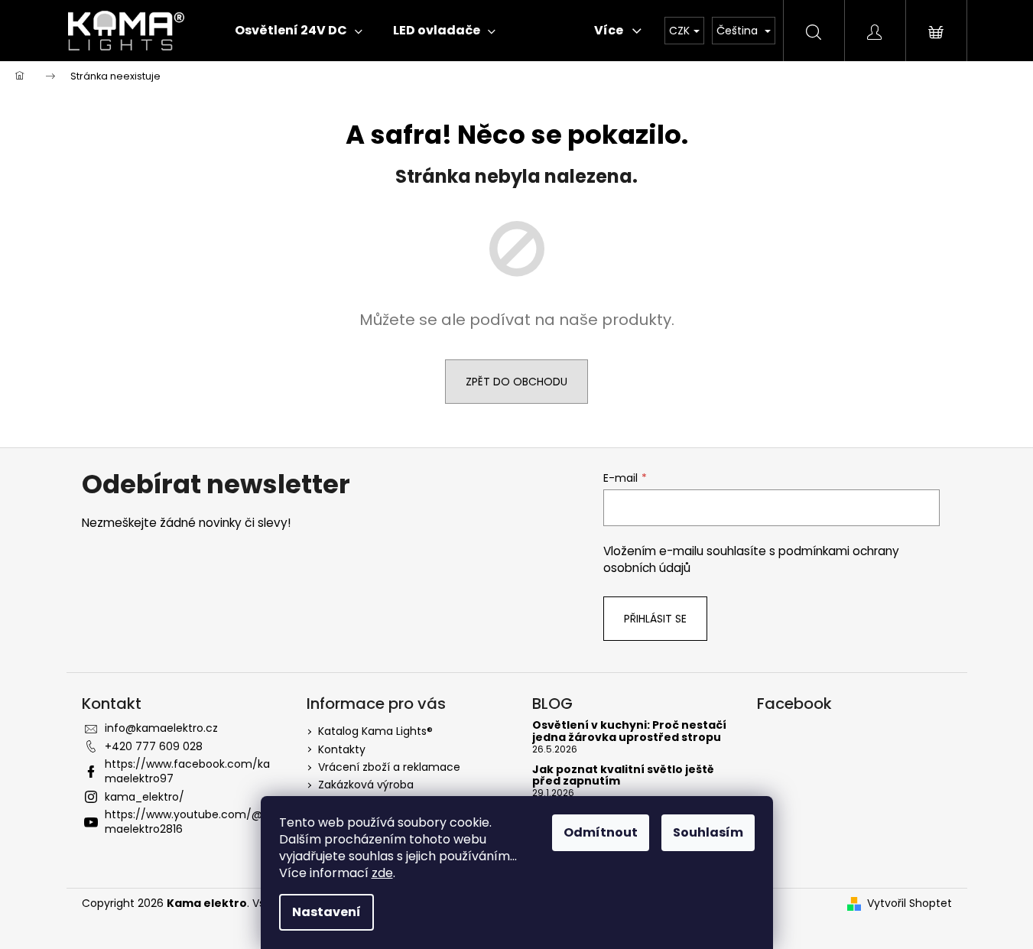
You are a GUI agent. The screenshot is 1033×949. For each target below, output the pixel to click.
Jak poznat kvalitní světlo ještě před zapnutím (623, 776)
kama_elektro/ (144, 796)
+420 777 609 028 (154, 746)
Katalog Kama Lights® (375, 731)
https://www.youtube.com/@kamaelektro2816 (189, 822)
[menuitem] (298, 30)
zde (382, 873)
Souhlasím (708, 832)
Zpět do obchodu (516, 381)
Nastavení (326, 912)
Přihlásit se (655, 618)
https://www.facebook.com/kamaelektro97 (187, 771)
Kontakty (341, 749)
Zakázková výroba (366, 784)
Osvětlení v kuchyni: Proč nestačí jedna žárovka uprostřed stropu (629, 731)
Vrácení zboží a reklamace (389, 767)
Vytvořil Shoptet (909, 903)
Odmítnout (601, 832)
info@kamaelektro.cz (161, 728)
